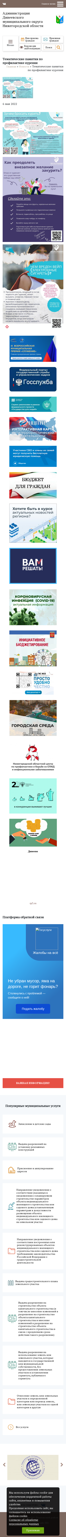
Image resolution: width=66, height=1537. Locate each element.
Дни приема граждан (31, 39)
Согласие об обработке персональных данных (24, 1521)
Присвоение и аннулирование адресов (35, 1170)
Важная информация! (33, 1083)
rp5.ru (33, 903)
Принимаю (33, 1530)
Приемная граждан (54, 39)
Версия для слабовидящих (32, 47)
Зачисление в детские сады (34, 1124)
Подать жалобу (33, 1009)
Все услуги (22, 1427)
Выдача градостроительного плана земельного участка (36, 1283)
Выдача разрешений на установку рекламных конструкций (32, 1147)
